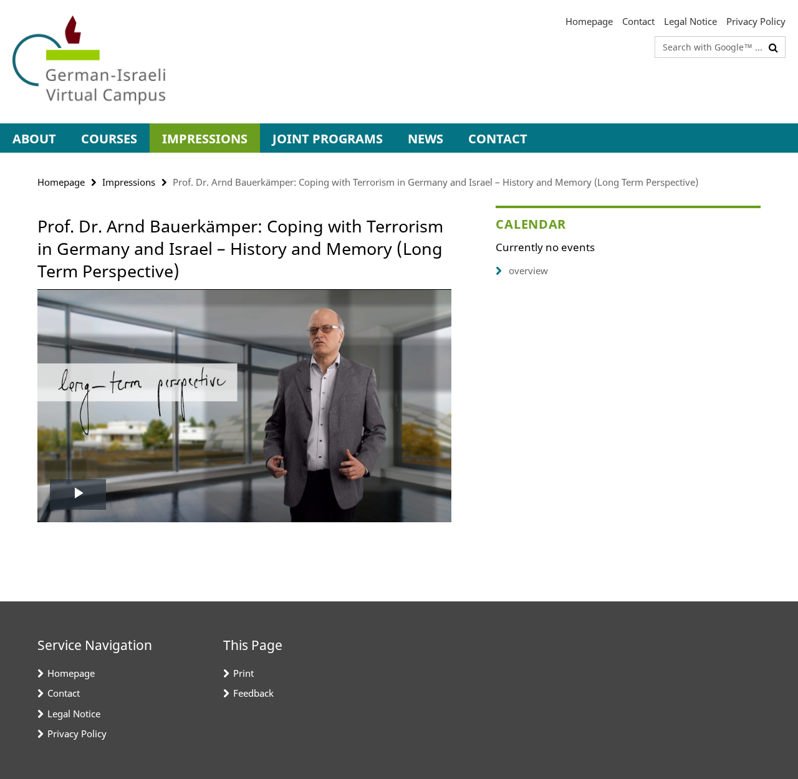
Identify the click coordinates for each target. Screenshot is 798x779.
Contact (638, 21)
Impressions (205, 138)
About (34, 138)
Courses (109, 138)
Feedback (253, 693)
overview (528, 270)
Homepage (589, 21)
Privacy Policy (756, 21)
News (425, 138)
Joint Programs (327, 138)
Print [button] (243, 673)
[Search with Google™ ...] (773, 47)
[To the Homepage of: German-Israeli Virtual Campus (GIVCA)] (88, 61)
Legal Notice (690, 21)
